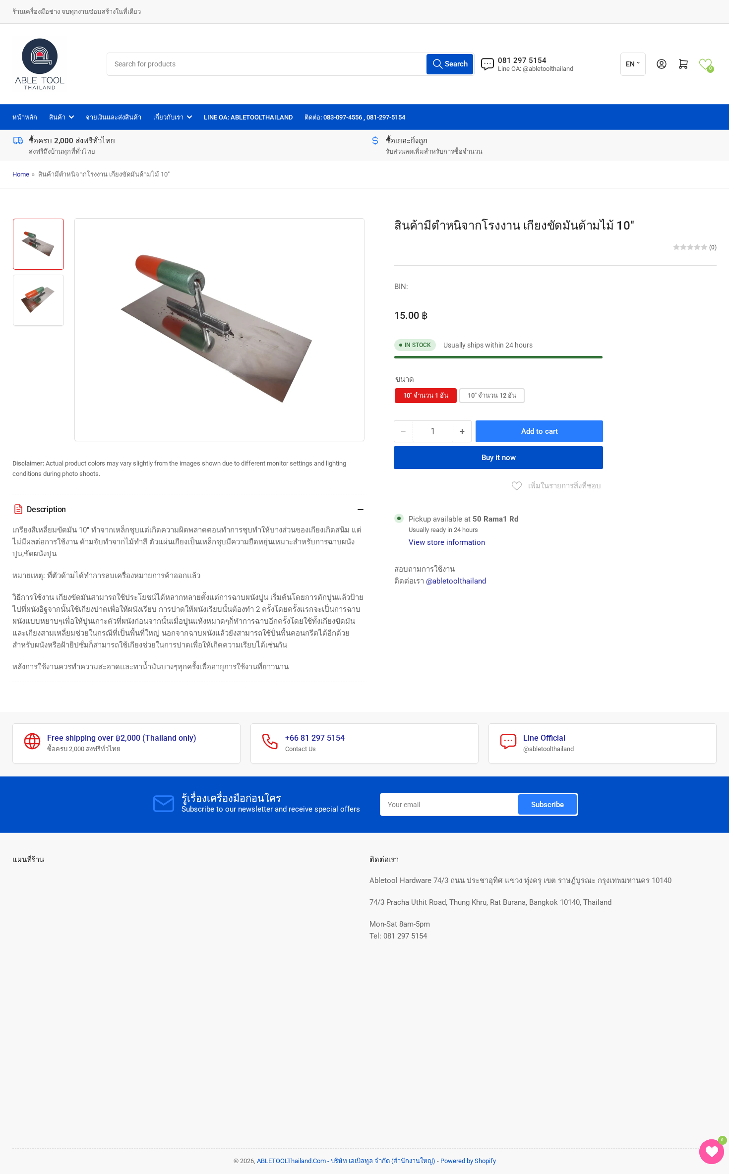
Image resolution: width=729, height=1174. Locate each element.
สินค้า (57, 117)
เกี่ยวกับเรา (168, 117)
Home (20, 174)
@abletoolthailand (456, 581)
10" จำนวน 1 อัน (425, 395)
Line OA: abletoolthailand (248, 117)
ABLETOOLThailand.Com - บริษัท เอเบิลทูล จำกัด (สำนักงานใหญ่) (346, 1161)
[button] (705, 64)
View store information (447, 542)
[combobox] (290, 64)
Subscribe (547, 804)
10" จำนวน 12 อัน (492, 395)
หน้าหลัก (24, 117)
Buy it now (499, 457)
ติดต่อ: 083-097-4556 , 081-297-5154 (354, 117)
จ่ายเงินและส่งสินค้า (113, 117)
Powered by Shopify (468, 1161)
